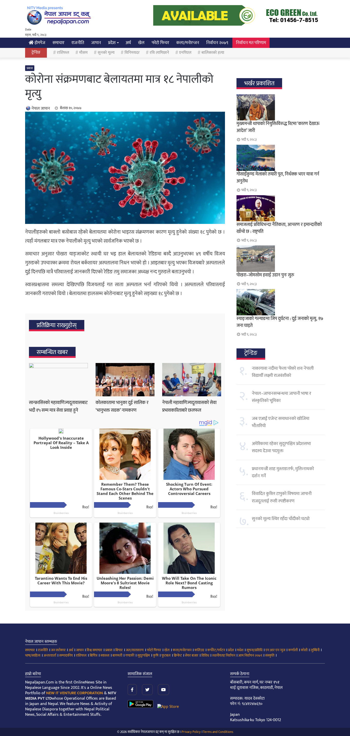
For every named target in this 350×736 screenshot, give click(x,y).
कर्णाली (293, 650)
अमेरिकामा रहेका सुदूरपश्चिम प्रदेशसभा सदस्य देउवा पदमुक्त (281, 447)
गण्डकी (129, 655)
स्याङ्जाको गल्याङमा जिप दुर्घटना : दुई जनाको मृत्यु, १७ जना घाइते (279, 322)
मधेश (240, 650)
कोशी (304, 650)
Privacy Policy (191, 732)
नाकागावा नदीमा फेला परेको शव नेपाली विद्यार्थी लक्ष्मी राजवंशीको (283, 372)
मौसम (83, 52)
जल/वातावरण (135, 650)
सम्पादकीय (66, 655)
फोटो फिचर (160, 42)
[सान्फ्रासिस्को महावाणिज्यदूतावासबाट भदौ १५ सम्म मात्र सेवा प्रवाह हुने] (58, 379)
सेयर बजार (191, 655)
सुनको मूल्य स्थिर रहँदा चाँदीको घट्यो (281, 519)
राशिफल (63, 52)
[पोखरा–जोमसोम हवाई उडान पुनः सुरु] (280, 258)
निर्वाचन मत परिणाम (251, 42)
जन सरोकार (58, 650)
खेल (141, 42)
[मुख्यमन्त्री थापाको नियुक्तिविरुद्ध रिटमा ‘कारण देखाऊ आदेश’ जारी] (280, 107)
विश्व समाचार (94, 650)
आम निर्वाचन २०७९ (250, 655)
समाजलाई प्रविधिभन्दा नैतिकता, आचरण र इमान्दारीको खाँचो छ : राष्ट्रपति (279, 228)
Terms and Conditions (218, 732)
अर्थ (128, 42)
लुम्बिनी (315, 650)
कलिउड (199, 650)
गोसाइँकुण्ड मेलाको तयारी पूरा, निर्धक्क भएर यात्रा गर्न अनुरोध (277, 177)
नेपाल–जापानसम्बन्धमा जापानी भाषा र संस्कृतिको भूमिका (281, 397)
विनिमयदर (132, 52)
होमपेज (39, 42)
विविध (205, 655)
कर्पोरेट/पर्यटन (216, 650)
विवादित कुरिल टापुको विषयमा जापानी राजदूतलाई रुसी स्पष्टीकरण (282, 497)
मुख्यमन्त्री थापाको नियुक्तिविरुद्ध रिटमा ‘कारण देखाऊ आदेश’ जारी (278, 127)
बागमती (117, 655)
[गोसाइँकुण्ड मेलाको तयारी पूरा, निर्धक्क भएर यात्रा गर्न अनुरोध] (280, 158)
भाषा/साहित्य (32, 655)
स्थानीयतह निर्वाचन (223, 655)
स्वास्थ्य (104, 655)
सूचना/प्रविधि (254, 650)
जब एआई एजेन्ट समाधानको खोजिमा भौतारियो (280, 422)
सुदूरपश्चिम (143, 655)
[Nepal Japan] (59, 15)
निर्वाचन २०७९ (217, 42)
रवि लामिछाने (159, 52)
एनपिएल (185, 52)
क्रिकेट (178, 655)
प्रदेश (112, 42)
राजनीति (77, 42)
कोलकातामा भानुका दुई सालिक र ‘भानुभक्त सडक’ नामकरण (122, 406)
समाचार (58, 42)
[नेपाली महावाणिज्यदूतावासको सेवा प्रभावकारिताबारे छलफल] (191, 379)
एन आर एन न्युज (275, 650)
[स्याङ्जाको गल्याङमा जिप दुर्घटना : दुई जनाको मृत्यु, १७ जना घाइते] (280, 302)
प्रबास (30, 68)
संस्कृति (269, 655)
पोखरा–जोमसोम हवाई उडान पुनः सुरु (265, 275)
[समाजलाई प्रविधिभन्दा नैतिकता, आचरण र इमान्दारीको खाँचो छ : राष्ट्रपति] (280, 208)
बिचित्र (93, 655)
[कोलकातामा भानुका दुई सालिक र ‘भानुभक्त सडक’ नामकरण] (125, 379)
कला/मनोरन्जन (187, 42)
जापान (96, 42)
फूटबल (166, 655)
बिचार (119, 650)
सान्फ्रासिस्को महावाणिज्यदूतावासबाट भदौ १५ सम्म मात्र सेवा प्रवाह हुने (58, 406)
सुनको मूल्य (106, 52)
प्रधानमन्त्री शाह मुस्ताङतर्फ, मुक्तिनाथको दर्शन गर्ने (283, 472)
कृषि (155, 655)
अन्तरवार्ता (50, 655)
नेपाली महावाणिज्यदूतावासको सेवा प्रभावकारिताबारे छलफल (189, 406)
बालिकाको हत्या (212, 52)
